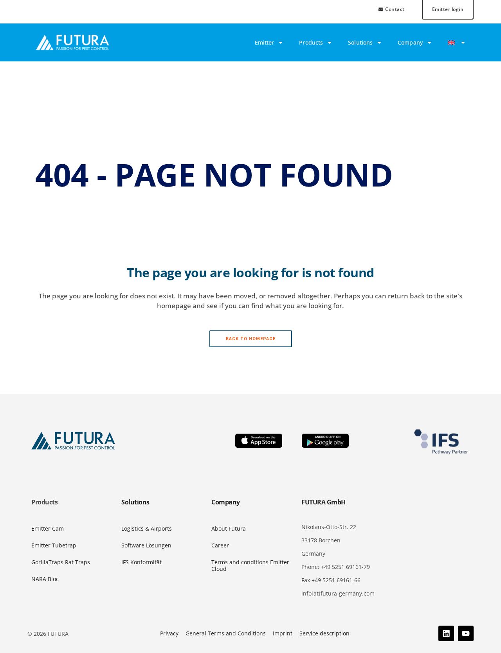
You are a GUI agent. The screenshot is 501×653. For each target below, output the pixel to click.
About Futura (228, 528)
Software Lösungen (146, 545)
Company (410, 42)
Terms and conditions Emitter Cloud (250, 565)
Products (311, 42)
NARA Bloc (45, 579)
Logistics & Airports (146, 528)
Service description (324, 633)
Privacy (169, 633)
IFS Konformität (141, 562)
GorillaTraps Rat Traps (60, 562)
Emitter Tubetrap (53, 545)
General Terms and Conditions (226, 633)
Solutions (360, 42)
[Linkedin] (446, 633)
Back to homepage (251, 339)
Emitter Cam (47, 528)
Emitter (264, 42)
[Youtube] (466, 633)
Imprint (282, 633)
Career (220, 545)
